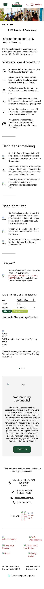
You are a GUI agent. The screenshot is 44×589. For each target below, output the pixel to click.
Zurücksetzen (20, 311)
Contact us (22, 449)
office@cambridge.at (17, 275)
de (36, 4)
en (40, 4)
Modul (5, 307)
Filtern (7, 311)
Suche (27, 4)
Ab (3, 300)
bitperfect (31, 575)
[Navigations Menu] (5, 4)
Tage (4, 303)
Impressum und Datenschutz (33, 567)
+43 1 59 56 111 (24, 502)
